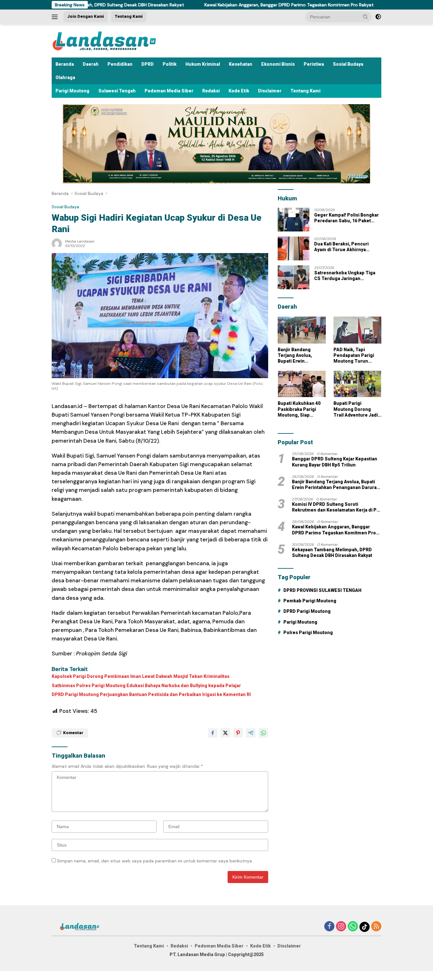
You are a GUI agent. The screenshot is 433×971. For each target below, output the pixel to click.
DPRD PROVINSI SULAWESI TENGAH (322, 590)
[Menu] (56, 16)
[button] (365, 16)
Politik (170, 64)
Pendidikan (119, 64)
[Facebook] (329, 926)
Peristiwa (314, 64)
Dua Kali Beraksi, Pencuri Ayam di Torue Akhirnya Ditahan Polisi (341, 246)
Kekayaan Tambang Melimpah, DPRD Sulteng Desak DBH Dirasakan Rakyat (332, 552)
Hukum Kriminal (202, 64)
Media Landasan (79, 241)
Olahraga (65, 77)
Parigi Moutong (72, 90)
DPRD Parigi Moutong (307, 611)
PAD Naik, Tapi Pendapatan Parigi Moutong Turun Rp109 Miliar (353, 355)
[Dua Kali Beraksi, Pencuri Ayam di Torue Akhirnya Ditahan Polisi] (293, 248)
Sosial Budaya (348, 64)
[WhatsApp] (353, 926)
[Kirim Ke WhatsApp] (263, 733)
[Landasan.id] (112, 40)
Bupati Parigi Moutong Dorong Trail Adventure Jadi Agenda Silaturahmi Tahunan (355, 409)
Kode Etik (239, 90)
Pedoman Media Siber (169, 90)
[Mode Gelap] (378, 16)
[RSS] (376, 926)
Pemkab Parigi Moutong (309, 600)
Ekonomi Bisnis (278, 64)
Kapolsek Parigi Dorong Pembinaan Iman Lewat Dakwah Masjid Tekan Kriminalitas (140, 676)
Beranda (64, 64)
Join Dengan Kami (85, 16)
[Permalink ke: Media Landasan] (57, 243)
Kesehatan (240, 64)
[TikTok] (364, 927)
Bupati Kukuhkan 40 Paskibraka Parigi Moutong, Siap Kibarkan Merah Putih (301, 409)
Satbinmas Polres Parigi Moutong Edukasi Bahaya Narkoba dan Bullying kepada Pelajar (146, 685)
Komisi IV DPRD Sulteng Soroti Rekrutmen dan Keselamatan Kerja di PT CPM (336, 507)
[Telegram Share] (250, 733)
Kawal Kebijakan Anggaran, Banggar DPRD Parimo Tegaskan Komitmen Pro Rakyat (248, 5)
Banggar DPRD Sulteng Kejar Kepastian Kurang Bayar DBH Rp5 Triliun (334, 461)
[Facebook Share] (212, 733)
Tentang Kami (129, 16)
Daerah (91, 64)
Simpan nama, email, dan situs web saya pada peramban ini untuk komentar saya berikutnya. (155, 861)
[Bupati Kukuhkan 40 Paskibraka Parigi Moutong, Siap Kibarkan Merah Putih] (302, 384)
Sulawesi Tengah (117, 90)
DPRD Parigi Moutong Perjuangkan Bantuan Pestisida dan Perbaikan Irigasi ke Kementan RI (151, 694)
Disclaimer (269, 90)
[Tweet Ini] (225, 733)
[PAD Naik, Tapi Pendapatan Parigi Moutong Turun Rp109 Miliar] (357, 330)
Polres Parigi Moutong (308, 632)
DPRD (147, 64)
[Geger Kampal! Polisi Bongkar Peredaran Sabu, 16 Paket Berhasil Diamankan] (293, 219)
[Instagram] (341, 926)
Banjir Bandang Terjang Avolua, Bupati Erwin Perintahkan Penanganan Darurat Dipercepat (300, 355)
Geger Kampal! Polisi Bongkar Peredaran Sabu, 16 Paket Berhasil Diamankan (346, 218)
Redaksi (211, 90)
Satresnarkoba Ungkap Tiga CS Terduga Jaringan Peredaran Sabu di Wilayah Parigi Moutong (344, 275)
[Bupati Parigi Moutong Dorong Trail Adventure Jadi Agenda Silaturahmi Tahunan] (357, 384)
